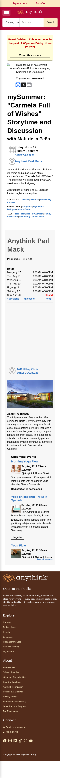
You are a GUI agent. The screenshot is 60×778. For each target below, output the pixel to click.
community (24, 216)
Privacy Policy (9, 696)
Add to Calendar (24, 154)
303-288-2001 (12, 732)
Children (11, 202)
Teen (17, 214)
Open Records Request (14, 706)
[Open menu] (6, 13)
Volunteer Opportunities (14, 677)
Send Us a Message (15, 727)
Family (47, 214)
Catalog (7, 622)
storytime (25, 214)
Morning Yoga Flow (24, 461)
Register (17, 537)
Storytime (27, 206)
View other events (30, 55)
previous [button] (13, 298)
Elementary (45, 199)
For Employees (10, 711)
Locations (7, 637)
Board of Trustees (11, 682)
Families (34, 199)
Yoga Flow (18, 545)
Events (6, 632)
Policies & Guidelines (13, 691)
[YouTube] (31, 741)
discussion (12, 216)
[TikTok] (20, 741)
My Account (20, 3)
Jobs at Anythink (11, 672)
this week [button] (29, 298)
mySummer (38, 206)
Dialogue (11, 209)
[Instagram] (10, 741)
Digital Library (9, 627)
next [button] (48, 298)
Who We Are (9, 667)
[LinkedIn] (15, 741)
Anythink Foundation (13, 687)
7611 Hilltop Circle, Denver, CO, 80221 (27, 371)
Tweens (25, 199)
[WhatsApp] (25, 741)
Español (40, 3)
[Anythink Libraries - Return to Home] (30, 12)
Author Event (23, 209)
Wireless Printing (11, 646)
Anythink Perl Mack (28, 161)
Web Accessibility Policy (14, 701)
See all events (45, 559)
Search (50, 22)
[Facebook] (4, 741)
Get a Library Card (12, 642)
